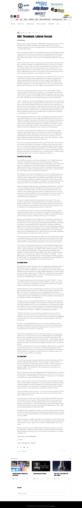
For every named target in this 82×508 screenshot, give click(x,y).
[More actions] (64, 32)
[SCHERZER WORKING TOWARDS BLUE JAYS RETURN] (20, 466)
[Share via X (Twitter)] (21, 447)
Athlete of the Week (41, 23)
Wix (54, 506)
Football (19, 442)
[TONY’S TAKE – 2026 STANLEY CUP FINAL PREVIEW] (62, 466)
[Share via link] (27, 447)
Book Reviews (21, 23)
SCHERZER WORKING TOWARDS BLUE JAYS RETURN (20, 474)
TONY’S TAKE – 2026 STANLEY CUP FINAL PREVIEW (61, 474)
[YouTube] (18, 16)
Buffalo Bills (51, 23)
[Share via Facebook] (18, 447)
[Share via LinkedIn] (24, 447)
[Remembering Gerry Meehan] (41, 466)
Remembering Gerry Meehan (39, 474)
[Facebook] (12, 16)
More (58, 23)
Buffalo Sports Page (26, 442)
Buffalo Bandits (30, 23)
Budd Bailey (20, 439)
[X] (15, 16)
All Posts (13, 23)
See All (69, 458)
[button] (67, 16)
